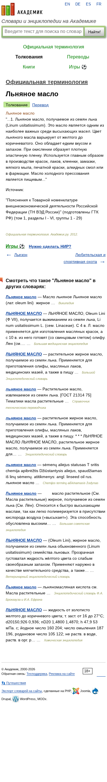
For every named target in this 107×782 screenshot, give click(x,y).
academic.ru (22, 9)
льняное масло (21, 389)
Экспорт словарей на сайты (21, 691)
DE (77, 4)
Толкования (29, 56)
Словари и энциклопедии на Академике (48, 21)
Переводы (78, 56)
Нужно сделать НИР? (50, 246)
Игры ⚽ (78, 66)
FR (98, 4)
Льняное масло (21, 296)
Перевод (40, 105)
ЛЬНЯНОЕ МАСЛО (24, 313)
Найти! (94, 32)
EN (67, 4)
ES (88, 4)
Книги (29, 66)
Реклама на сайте (62, 673)
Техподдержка (37, 673)
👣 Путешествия (13, 683)
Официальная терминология (53, 46)
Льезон (20, 254)
